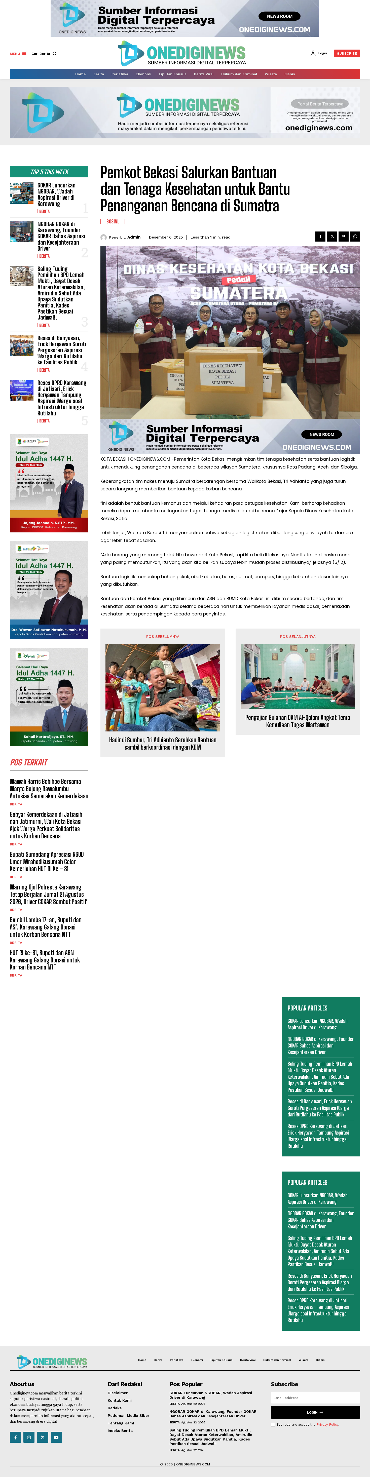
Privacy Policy (327, 1424)
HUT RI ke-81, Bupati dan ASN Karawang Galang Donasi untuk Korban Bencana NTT (45, 960)
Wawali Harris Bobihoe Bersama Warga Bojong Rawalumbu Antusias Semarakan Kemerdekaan (49, 789)
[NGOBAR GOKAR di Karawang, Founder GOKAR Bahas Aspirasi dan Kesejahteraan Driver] (21, 231)
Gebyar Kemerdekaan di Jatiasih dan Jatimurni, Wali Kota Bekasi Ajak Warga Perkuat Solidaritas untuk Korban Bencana (46, 825)
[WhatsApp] (355, 236)
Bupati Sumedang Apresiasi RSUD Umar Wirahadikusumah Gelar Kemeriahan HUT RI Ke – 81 (47, 862)
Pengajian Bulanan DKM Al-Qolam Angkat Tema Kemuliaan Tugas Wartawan (297, 721)
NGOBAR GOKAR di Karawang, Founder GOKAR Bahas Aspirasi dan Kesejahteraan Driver (61, 236)
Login (312, 1412)
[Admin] (104, 237)
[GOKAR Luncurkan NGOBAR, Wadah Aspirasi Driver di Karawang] (21, 193)
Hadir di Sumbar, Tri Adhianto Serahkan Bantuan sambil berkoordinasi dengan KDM (162, 743)
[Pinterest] (344, 236)
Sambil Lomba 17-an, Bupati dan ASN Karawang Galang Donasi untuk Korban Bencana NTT (46, 927)
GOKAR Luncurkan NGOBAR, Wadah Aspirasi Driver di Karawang (57, 194)
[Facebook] (320, 236)
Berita (44, 211)
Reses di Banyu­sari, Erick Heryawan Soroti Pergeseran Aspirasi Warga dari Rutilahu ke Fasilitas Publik (62, 350)
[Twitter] (332, 236)
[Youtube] (56, 1437)
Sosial (112, 221)
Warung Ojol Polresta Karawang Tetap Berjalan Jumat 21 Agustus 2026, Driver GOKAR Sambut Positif (48, 894)
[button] (45, 53)
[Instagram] (28, 1437)
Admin (133, 237)
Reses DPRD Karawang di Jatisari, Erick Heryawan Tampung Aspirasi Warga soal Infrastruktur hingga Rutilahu (62, 398)
